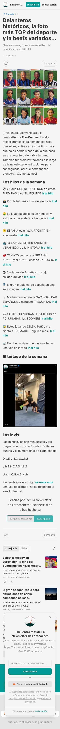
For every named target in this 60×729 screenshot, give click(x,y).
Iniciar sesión (49, 4)
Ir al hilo (47, 193)
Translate (10, 14)
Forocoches (24, 577)
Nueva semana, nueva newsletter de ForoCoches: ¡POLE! (22, 571)
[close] (50, 617)
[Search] (54, 548)
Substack (13, 722)
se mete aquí (44, 482)
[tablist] (16, 548)
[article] (30, 570)
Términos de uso (42, 691)
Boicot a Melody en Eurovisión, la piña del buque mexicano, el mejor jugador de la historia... (20, 562)
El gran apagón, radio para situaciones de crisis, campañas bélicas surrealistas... (21, 594)
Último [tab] (24, 548)
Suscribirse (33, 4)
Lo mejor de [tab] (11, 548)
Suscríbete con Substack (32, 684)
